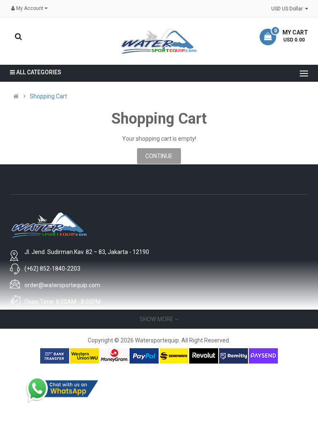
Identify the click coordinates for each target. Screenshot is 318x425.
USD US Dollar (288, 9)
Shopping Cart (48, 96)
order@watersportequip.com (62, 285)
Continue (159, 156)
